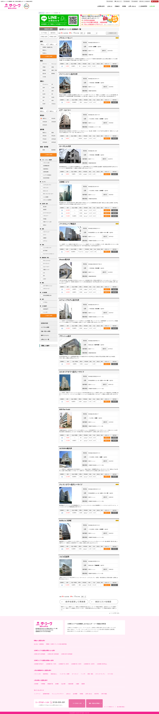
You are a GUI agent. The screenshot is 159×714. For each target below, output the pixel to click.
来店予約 (96, 693)
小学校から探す (43, 36)
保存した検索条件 (145, 1)
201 (62, 66)
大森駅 (77, 683)
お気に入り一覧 (45, 339)
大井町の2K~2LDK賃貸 (53, 654)
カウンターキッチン (100, 674)
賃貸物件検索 (44, 323)
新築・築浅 (90, 674)
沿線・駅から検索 (45, 331)
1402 (62, 548)
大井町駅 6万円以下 (38, 664)
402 (62, 437)
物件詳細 (114, 66)
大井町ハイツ (64, 182)
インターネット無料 (64, 674)
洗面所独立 (45, 674)
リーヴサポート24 (77, 703)
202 (62, 174)
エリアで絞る (44, 32)
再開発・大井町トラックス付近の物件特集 (56, 644)
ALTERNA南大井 (65, 448)
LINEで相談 (104, 693)
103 (62, 289)
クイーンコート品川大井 (68, 74)
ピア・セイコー (65, 110)
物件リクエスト (45, 335)
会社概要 (75, 693)
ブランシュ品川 (65, 336)
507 (62, 401)
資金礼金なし (54, 674)
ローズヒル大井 (65, 146)
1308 (62, 512)
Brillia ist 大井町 (65, 520)
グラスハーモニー (66, 38)
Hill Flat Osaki (64, 409)
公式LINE (152, 6)
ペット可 (83, 674)
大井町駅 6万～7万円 (51, 664)
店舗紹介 (117, 6)
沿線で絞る (53, 32)
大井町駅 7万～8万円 (64, 664)
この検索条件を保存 (111, 33)
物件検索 (110, 1)
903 (62, 210)
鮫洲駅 (57, 683)
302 (62, 102)
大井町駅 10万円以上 (102, 664)
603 (62, 476)
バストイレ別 (37, 674)
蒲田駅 (83, 683)
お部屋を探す (101, 6)
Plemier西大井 (64, 259)
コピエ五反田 (64, 557)
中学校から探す (53, 36)
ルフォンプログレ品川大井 (69, 300)
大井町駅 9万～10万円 (89, 664)
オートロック (75, 674)
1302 (62, 328)
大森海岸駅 (70, 683)
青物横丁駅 (50, 683)
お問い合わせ (132, 6)
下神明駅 (43, 683)
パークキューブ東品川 (67, 224)
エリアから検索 (45, 327)
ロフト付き (110, 674)
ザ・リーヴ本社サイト (109, 706)
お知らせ (109, 6)
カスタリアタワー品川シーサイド (71, 372)
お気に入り (107, 66)
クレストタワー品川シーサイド (70, 484)
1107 (62, 216)
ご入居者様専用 (142, 6)
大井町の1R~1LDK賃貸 (39, 654)
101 (62, 292)
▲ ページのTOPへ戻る (114, 613)
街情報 (124, 6)
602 (62, 251)
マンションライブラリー (58, 693)
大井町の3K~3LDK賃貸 (66, 654)
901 (62, 213)
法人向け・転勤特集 (39, 644)
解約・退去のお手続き (94, 703)
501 (62, 138)
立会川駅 (63, 683)
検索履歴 (135, 1)
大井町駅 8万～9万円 (76, 664)
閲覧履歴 (127, 1)
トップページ (37, 693)
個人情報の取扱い (121, 706)
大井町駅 (36, 683)
